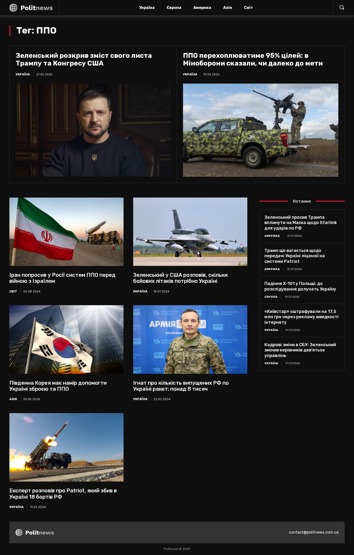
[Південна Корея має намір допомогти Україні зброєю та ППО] (66, 339)
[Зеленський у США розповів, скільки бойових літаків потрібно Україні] (190, 232)
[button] (341, 7)
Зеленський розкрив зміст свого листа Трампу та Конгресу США (84, 59)
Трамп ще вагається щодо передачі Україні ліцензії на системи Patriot (294, 256)
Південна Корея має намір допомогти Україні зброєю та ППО (58, 386)
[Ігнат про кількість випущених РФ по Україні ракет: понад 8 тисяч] (190, 339)
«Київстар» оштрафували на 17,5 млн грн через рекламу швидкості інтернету (301, 317)
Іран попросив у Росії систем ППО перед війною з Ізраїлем (62, 278)
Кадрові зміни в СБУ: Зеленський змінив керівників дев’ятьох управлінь (300, 350)
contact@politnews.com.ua (314, 532)
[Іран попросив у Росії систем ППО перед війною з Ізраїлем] (66, 232)
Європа (270, 296)
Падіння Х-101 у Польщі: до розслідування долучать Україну (300, 286)
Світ (13, 291)
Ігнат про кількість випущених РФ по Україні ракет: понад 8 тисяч (181, 386)
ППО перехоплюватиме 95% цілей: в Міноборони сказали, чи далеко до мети (253, 59)
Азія (13, 399)
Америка (272, 236)
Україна (23, 74)
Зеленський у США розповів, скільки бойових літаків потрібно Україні (180, 278)
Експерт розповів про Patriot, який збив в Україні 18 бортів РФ (63, 493)
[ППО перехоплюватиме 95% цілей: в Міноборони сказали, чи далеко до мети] (260, 130)
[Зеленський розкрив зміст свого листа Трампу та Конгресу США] (93, 130)
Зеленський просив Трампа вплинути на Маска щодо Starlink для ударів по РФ (300, 223)
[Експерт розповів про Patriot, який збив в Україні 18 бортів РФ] (66, 447)
